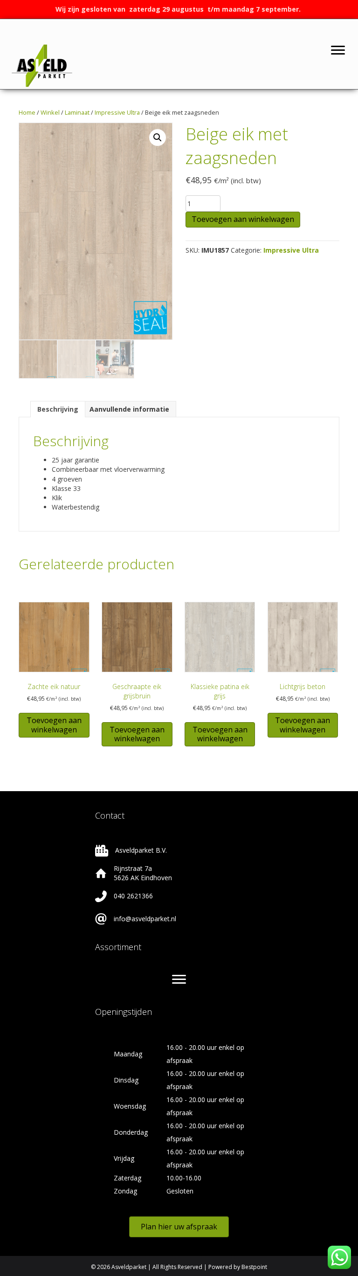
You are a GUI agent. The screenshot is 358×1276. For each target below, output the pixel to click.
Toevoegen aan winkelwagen (243, 219)
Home (27, 112)
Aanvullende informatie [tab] (129, 409)
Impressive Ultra (117, 112)
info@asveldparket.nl (145, 918)
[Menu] (338, 50)
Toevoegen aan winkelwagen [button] (54, 724)
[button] (157, 137)
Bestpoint (254, 1267)
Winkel (50, 112)
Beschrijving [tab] (57, 409)
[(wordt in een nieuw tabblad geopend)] (42, 65)
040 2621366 (133, 895)
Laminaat (77, 112)
